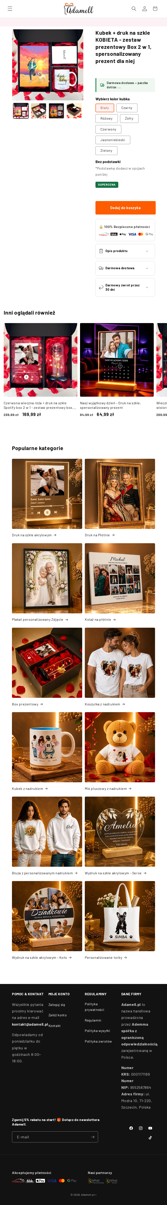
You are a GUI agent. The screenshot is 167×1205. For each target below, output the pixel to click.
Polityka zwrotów (98, 1041)
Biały (104, 108)
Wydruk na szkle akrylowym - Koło (39, 957)
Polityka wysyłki (97, 1031)
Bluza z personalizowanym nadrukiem (42, 873)
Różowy (106, 118)
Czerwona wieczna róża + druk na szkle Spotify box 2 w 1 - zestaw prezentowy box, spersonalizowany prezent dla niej (38, 405)
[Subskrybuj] (92, 1137)
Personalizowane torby (103, 957)
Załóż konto (57, 1015)
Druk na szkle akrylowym (32, 535)
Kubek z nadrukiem (27, 788)
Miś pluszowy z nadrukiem (106, 788)
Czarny (127, 108)
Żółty (129, 118)
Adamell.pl (88, 1194)
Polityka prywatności (94, 1007)
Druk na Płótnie (97, 535)
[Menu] (10, 8)
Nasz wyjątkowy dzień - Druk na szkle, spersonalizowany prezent (110, 405)
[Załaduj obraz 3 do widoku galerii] (56, 111)
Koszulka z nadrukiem (102, 704)
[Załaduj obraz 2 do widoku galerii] (38, 111)
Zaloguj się (56, 1005)
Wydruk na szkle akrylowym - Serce (113, 873)
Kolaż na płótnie (98, 619)
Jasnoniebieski (112, 140)
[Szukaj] (134, 8)
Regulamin (93, 1020)
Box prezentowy (25, 704)
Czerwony (108, 129)
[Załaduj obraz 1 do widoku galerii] (21, 111)
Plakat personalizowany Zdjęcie (37, 619)
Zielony (106, 150)
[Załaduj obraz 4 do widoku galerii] (74, 111)
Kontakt (54, 1026)
